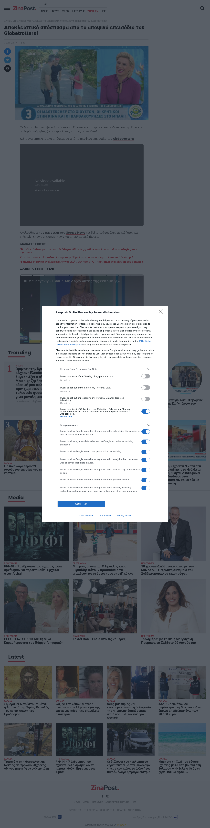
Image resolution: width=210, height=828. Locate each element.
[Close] (162, 312)
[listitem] (105, 369)
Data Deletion (86, 515)
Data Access (105, 515)
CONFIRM (81, 504)
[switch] (145, 376)
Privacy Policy (123, 515)
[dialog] (105, 414)
